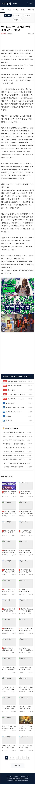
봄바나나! (9, 420)
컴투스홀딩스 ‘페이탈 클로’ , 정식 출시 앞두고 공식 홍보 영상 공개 (9, 551)
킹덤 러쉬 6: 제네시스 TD (13, 411)
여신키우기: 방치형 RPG (15, 385)
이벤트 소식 (17, 20)
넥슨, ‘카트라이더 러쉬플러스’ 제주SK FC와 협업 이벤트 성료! (8, 512)
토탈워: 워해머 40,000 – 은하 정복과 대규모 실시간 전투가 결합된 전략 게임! (14, 455)
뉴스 (2, 9)
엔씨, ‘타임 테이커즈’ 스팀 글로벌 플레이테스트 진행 (8, 532)
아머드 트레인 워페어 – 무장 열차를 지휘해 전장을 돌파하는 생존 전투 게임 (14, 432)
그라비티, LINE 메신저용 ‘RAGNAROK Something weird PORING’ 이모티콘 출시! (25, 668)
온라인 (23, 9)
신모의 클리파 (10, 403)
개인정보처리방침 (24, 776)
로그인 (30, 3)
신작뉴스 (17, 15)
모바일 (9, 9)
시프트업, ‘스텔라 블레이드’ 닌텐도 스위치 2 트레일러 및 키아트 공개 (26, 493)
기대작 (15, 3)
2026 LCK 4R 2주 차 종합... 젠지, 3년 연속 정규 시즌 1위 (9, 590)
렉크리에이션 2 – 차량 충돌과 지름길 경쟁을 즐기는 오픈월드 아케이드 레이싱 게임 (14, 444)
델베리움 (8, 416)
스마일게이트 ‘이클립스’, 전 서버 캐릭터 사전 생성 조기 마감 (8, 708)
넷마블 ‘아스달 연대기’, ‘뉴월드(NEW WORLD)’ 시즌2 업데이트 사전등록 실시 (8, 688)
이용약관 (15, 776)
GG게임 (6, 3)
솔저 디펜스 (11, 390)
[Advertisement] (17, 43)
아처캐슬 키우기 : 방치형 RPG (17, 381)
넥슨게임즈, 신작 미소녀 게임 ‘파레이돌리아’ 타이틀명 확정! (26, 532)
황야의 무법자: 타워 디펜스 (16, 398)
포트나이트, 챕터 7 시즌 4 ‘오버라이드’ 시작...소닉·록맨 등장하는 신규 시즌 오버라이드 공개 (26, 747)
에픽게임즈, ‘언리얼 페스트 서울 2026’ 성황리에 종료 (25, 571)
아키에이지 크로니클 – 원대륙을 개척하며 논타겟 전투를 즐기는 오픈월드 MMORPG (14, 447)
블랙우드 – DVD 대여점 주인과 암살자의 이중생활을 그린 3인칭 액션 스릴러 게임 (14, 440)
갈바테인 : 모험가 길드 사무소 (15, 407)
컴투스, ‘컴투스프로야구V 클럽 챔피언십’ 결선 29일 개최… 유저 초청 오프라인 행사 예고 (26, 688)
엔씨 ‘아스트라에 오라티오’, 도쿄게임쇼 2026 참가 (9, 727)
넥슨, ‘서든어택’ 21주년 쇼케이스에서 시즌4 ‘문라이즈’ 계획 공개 (9, 493)
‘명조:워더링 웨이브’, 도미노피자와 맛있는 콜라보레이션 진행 (8, 747)
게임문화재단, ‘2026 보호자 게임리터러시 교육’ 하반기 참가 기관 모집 (9, 649)
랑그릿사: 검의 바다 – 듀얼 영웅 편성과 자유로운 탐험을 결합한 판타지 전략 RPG (14, 436)
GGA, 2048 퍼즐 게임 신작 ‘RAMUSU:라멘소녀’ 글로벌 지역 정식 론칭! (8, 668)
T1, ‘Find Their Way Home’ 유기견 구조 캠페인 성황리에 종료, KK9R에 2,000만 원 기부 (26, 610)
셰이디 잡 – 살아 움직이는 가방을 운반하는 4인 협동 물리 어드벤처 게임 (14, 459)
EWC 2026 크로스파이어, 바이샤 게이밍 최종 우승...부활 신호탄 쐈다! (9, 571)
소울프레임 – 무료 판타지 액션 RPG (13, 467)
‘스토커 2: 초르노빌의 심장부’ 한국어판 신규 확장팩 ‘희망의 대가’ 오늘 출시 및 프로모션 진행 (26, 727)
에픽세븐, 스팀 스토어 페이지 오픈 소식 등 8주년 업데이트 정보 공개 (9, 629)
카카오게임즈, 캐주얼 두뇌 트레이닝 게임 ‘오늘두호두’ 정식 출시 (26, 512)
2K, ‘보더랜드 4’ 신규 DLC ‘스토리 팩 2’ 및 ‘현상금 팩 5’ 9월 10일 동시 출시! (26, 629)
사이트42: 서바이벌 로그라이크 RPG (17, 394)
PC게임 (16, 9)
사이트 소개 (9, 776)
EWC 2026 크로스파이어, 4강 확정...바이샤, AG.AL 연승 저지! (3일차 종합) (25, 708)
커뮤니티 (31, 9)
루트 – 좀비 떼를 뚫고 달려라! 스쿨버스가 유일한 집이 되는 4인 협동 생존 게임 (14, 463)
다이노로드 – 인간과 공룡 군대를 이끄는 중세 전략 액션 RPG (14, 451)
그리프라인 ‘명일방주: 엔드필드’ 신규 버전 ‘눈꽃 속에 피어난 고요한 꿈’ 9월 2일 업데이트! (8, 610)
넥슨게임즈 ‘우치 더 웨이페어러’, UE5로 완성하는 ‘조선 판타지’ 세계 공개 (26, 649)
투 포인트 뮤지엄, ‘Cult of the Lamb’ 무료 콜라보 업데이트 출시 (26, 551)
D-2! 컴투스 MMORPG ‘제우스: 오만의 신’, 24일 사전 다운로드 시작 (26, 590)
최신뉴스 (8, 15)
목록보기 (17, 765)
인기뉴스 (27, 15)
